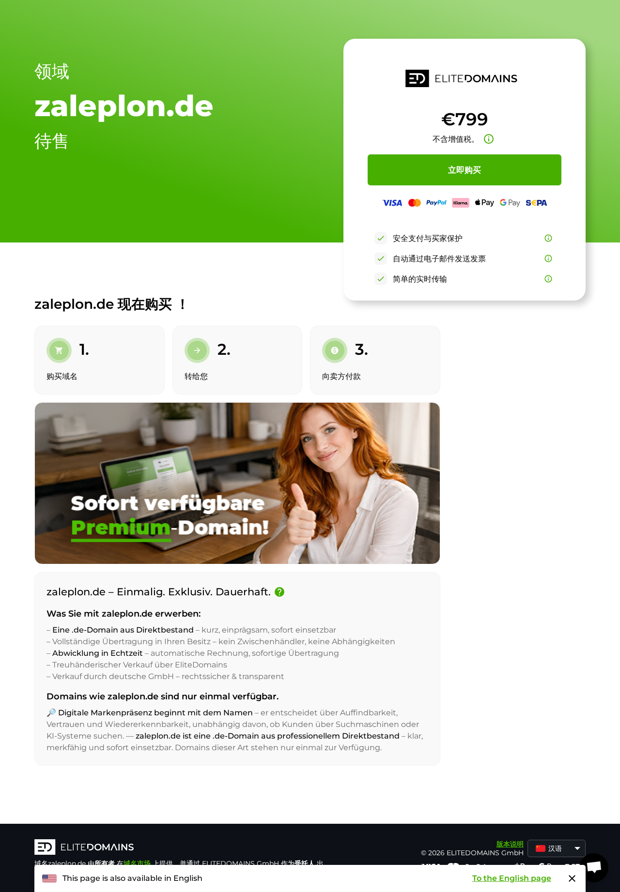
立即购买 (464, 170)
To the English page (511, 878)
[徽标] (179, 848)
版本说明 (510, 844)
